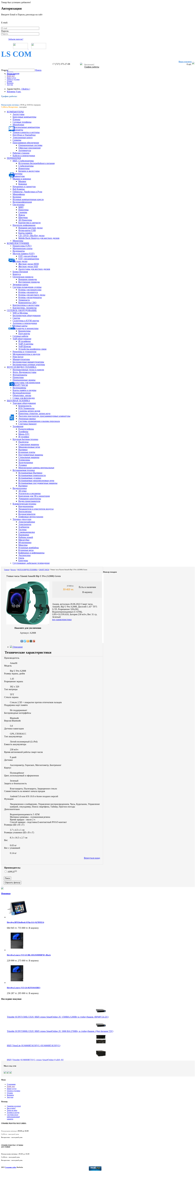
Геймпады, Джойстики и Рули (27, 191)
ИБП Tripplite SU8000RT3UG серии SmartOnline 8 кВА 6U (35, 1060)
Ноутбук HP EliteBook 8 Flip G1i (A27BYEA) (25, 922)
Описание (17, 647)
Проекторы (18, 377)
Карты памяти (25, 233)
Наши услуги (11, 78)
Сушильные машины (28, 444)
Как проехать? (89, 64)
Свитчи (16, 318)
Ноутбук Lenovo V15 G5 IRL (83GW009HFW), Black (29, 955)
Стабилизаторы (26, 166)
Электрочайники (26, 522)
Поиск (4, 70)
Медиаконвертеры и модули (26, 354)
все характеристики (62, 619)
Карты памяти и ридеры (24, 390)
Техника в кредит (13, 1113)
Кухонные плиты (26, 452)
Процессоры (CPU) (22, 246)
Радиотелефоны (26, 429)
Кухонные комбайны (28, 547)
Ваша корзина (185, 62)
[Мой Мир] (30, 641)
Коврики (22, 184)
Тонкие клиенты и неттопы (26, 132)
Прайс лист (11, 76)
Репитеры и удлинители (24, 351)
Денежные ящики (27, 418)
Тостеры (22, 529)
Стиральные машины (28, 457)
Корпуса (17, 274)
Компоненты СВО (27, 302)
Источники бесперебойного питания (36, 163)
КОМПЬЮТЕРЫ (15, 111)
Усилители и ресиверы (29, 493)
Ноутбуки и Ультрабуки (24, 135)
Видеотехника (20, 488)
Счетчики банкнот (27, 424)
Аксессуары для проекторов (26, 382)
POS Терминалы (26, 408)
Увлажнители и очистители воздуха (36, 509)
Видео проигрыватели (29, 501)
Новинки (5, 893)
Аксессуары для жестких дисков (34, 269)
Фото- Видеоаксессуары (24, 372)
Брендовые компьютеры (24, 117)
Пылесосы (23, 442)
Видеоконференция (22, 202)
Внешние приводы (27, 279)
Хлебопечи (23, 527)
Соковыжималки (26, 532)
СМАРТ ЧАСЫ (20, 385)
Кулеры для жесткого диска (31, 295)
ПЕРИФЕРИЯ (14, 158)
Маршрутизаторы (21, 359)
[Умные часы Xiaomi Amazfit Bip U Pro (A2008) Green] (27, 623)
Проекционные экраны (24, 380)
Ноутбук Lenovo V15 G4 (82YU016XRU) (23, 988)
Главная (6, 569)
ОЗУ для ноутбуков (27, 256)
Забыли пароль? (15, 39)
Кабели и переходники (24, 155)
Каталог (13, 569)
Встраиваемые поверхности (32, 475)
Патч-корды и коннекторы (25, 328)
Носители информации (24, 225)
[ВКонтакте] (21, 641)
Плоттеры (17, 173)
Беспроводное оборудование (27, 315)
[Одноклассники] (27, 641)
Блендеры (23, 560)
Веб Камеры (19, 189)
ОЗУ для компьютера (28, 258)
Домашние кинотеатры (29, 498)
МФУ (21, 207)
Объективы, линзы (22, 395)
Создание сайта (10, 1167)
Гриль (21, 558)
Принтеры (23, 209)
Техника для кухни (22, 519)
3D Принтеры (25, 220)
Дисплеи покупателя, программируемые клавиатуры (44, 416)
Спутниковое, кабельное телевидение (31, 563)
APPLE (12, 871)
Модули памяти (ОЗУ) (23, 253)
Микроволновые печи (29, 447)
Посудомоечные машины (30, 455)
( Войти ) (25, 89)
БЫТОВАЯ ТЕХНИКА (18, 400)
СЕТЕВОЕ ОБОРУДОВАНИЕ (22, 310)
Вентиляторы (25, 511)
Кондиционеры (25, 506)
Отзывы (9, 81)
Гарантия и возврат (14, 1106)
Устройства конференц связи (32, 349)
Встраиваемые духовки (29, 478)
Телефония (18, 426)
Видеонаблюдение (22, 393)
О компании (11, 74)
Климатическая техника (24, 504)
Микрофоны (19, 194)
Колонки (17, 197)
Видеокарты (19, 251)
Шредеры (23, 217)
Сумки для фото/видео (24, 398)
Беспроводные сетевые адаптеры (29, 364)
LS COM (16, 54)
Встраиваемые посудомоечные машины (37, 483)
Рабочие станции (21, 153)
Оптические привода (23, 277)
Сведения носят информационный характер (13, 1117)
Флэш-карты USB (27, 230)
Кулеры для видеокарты (30, 297)
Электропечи (24, 524)
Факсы (21, 215)
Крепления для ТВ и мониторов (34, 496)
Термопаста (24, 300)
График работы (91, 67)
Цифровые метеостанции (30, 516)
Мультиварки (24, 542)
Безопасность (24, 406)
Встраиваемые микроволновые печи (36, 480)
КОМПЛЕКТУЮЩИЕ (18, 243)
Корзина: (11, 91)
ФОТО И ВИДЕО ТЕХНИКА (21, 367)
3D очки (22, 491)
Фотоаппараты (20, 375)
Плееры (16, 119)
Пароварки (23, 534)
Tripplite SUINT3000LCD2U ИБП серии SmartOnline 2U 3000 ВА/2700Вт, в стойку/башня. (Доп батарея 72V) (60, 1031)
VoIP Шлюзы (24, 346)
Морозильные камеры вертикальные (36, 467)
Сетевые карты (20, 326)
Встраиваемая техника (24, 470)
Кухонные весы (26, 550)
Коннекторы (24, 331)
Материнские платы (22, 248)
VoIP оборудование (22, 338)
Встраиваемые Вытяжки (30, 473)
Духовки (22, 465)
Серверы (17, 140)
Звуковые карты (20, 284)
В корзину (87, 592)
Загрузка (10, 84)
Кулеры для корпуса (28, 292)
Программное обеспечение (26, 142)
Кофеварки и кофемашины (31, 553)
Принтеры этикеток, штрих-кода (34, 413)
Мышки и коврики (22, 179)
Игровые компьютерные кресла (28, 199)
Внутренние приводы (29, 282)
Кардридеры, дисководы (25, 308)
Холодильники (25, 462)
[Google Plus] (33, 641)
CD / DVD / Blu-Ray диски (31, 235)
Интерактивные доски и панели (28, 369)
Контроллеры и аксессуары (26, 305)
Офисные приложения (29, 148)
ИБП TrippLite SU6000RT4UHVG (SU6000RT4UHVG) (33, 1045)
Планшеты (18, 130)
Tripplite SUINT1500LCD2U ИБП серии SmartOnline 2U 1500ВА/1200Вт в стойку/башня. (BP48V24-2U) (57, 1017)
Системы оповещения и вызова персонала (39, 421)
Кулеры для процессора (29, 289)
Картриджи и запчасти (29, 222)
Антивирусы (24, 150)
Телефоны (23, 431)
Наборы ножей (25, 537)
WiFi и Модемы (20, 313)
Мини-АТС (24, 434)
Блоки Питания (20, 271)
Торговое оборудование (24, 403)
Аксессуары (18, 114)
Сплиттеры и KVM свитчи (26, 320)
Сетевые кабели (20, 336)
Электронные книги (23, 137)
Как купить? (11, 1108)
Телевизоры (24, 460)
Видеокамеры (19, 387)
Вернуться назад (92, 858)
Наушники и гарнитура (24, 186)
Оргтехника (18, 204)
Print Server (18, 357)
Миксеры (23, 545)
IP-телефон (23, 436)
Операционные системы (30, 145)
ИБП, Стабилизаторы (23, 160)
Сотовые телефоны (22, 122)
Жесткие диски (20, 261)
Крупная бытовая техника (25, 439)
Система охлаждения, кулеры (27, 287)
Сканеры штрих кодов (29, 411)
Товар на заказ (12, 1110)
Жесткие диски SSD (28, 266)
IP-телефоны (24, 341)
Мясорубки (23, 540)
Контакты (10, 83)
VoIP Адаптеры (25, 344)
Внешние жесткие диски (30, 228)
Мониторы (18, 240)
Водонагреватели (26, 514)
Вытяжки (23, 449)
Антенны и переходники (25, 323)
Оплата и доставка (13, 79)
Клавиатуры (19, 176)
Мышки (22, 181)
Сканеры (22, 212)
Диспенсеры (24, 555)
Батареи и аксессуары (29, 171)
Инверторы (24, 168)
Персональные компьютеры (26, 127)
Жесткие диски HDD (28, 264)
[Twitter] (24, 641)
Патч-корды (24, 333)
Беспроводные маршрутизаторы (28, 362)
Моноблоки (18, 124)
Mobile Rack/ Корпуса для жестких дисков (38, 238)
